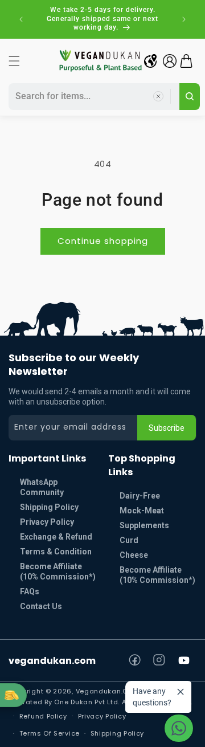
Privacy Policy (47, 521)
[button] (14, 61)
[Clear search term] (158, 96)
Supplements (144, 525)
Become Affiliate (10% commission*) (58, 571)
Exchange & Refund (56, 536)
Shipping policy (118, 733)
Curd (129, 540)
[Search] (189, 96)
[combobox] (92, 96)
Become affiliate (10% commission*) (157, 575)
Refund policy (43, 716)
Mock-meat (142, 510)
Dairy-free (140, 495)
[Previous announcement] (21, 19)
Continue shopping (103, 241)
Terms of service (49, 733)
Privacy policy (102, 716)
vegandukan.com (52, 660)
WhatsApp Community (42, 487)
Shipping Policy (49, 507)
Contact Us (41, 606)
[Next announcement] (183, 19)
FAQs (29, 591)
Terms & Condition (56, 551)
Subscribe (166, 427)
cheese (134, 555)
